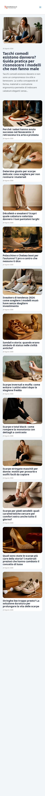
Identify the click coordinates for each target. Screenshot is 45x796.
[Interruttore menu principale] (40, 7)
